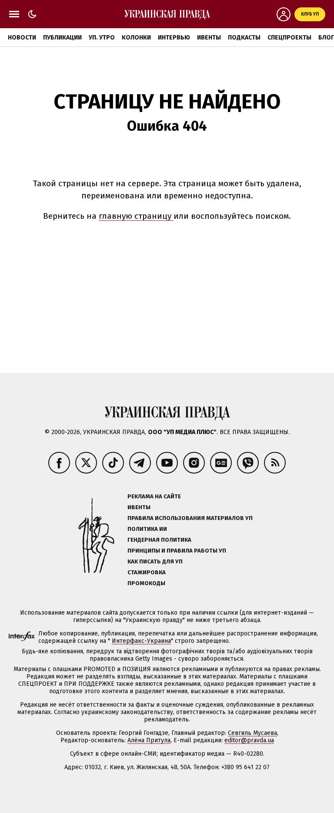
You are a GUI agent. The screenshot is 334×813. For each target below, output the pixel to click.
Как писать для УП (155, 561)
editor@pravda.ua (249, 740)
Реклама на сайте (154, 496)
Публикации (62, 37)
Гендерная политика (159, 540)
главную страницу (136, 216)
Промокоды (146, 583)
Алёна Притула (148, 740)
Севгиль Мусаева (252, 733)
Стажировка (146, 572)
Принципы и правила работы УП (176, 550)
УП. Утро (102, 37)
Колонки (136, 37)
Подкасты (244, 37)
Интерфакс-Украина (141, 641)
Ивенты (209, 37)
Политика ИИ (147, 529)
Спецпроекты (289, 37)
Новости (22, 37)
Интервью (174, 37)
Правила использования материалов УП (190, 518)
